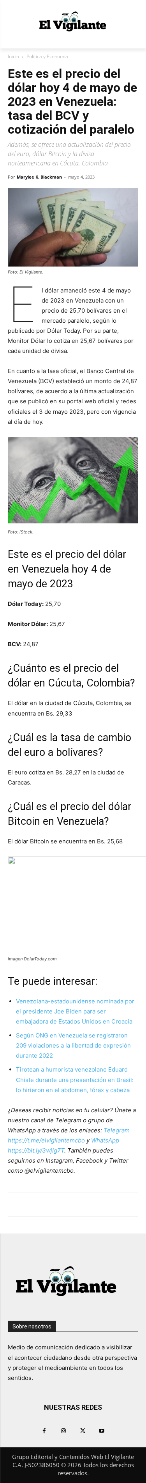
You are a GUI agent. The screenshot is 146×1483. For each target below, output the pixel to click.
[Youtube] (101, 1430)
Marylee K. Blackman (39, 177)
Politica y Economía (47, 56)
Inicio (13, 56)
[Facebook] (44, 1430)
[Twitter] (82, 1430)
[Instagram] (63, 1430)
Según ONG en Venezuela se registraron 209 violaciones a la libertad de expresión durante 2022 (73, 1045)
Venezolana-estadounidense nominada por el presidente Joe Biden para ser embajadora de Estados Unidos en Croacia (75, 1011)
